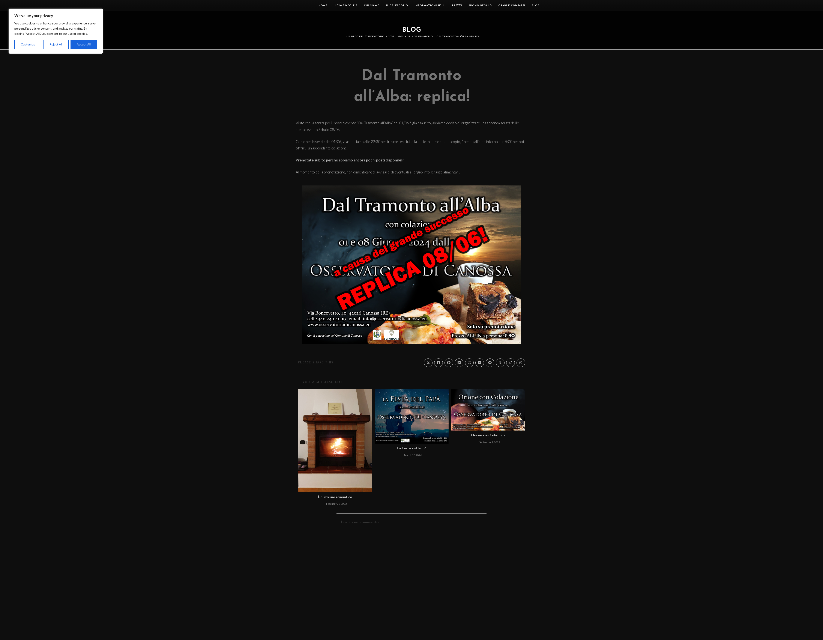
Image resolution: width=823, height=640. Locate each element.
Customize (28, 44)
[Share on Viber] (469, 362)
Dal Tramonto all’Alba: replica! (459, 36)
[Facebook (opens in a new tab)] (548, 6)
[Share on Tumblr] (500, 362)
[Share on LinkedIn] (459, 362)
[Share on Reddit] (490, 362)
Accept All (84, 44)
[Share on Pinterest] (449, 362)
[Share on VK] (479, 362)
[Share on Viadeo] (510, 362)
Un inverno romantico (335, 497)
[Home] (343, 36)
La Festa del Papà (412, 448)
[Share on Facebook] (438, 362)
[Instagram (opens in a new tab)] (554, 6)
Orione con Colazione (488, 435)
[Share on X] (428, 362)
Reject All (56, 44)
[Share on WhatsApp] (521, 362)
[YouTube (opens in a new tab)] (560, 6)
